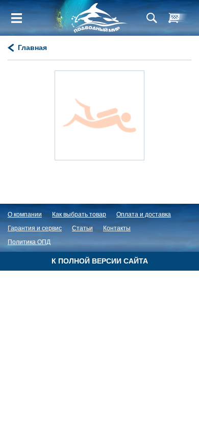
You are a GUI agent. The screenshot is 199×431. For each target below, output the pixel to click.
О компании (25, 214)
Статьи (82, 228)
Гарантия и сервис (35, 228)
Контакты (117, 228)
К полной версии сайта (100, 261)
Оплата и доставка (143, 214)
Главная (32, 47)
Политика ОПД (29, 242)
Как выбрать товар (79, 214)
